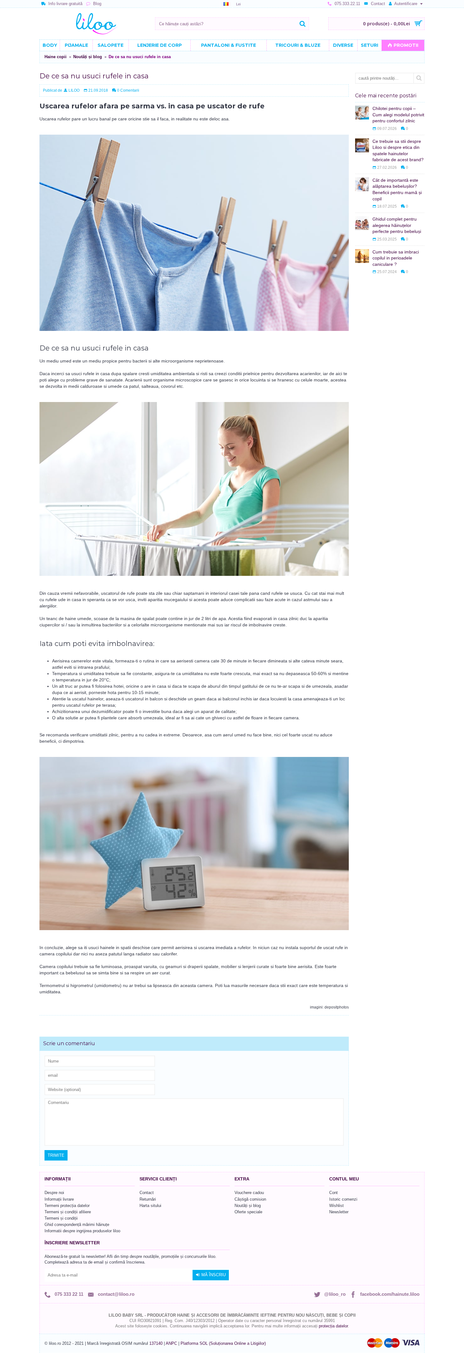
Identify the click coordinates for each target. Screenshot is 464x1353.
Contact (147, 1192)
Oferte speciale (248, 1212)
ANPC (171, 1343)
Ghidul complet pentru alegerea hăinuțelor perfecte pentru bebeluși (396, 225)
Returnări (148, 1199)
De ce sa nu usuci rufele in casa (140, 56)
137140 (156, 1343)
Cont (333, 1192)
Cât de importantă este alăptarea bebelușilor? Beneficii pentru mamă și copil (397, 189)
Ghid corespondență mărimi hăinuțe (77, 1224)
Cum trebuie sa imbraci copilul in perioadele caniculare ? (395, 258)
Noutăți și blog (87, 56)
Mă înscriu (213, 1274)
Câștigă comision (250, 1199)
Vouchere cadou (249, 1192)
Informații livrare (59, 1199)
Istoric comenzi (343, 1199)
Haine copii (56, 56)
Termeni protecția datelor (67, 1205)
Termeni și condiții (61, 1218)
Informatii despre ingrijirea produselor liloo (82, 1230)
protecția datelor (333, 1326)
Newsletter (338, 1212)
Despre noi (54, 1192)
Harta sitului (150, 1205)
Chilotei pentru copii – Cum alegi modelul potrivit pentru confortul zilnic (398, 114)
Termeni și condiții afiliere (68, 1212)
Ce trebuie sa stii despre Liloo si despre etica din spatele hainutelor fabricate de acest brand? (398, 150)
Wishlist (336, 1205)
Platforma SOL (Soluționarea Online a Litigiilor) (223, 1343)
